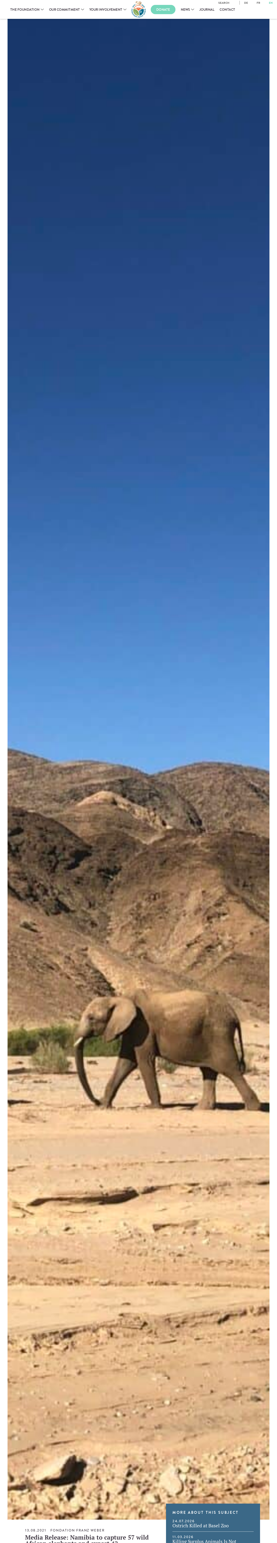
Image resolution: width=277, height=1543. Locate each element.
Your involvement (105, 9)
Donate (163, 9)
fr (258, 3)
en (271, 3)
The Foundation (25, 9)
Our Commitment (64, 9)
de (246, 3)
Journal (206, 9)
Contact (227, 9)
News (185, 9)
